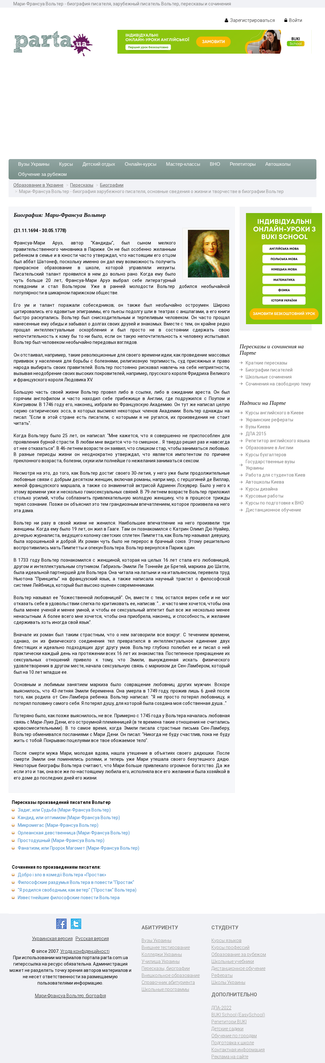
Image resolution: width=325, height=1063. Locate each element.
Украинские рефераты (269, 419)
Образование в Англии (269, 447)
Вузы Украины (34, 164)
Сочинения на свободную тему (278, 383)
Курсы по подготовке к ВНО (275, 502)
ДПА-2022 (221, 1007)
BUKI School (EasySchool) (238, 1014)
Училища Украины (161, 961)
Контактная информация (238, 1049)
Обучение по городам (234, 1035)
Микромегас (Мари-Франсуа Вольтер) (58, 825)
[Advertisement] (162, 105)
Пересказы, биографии (166, 968)
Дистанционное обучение (273, 509)
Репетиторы (243, 164)
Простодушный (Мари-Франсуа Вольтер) (61, 840)
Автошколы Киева (265, 482)
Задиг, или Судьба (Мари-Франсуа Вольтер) (64, 809)
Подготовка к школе (232, 1042)
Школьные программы (165, 989)
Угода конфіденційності (84, 951)
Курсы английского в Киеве (275, 412)
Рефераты (222, 975)
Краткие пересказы (266, 362)
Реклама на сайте (229, 1056)
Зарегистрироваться (252, 20)
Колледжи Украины (162, 954)
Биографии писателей (269, 369)
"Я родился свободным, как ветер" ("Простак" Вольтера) (77, 890)
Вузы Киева (258, 426)
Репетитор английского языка (278, 440)
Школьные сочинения (269, 376)
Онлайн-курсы (140, 164)
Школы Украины (228, 982)
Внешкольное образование (171, 975)
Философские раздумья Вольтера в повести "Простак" (76, 882)
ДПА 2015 (256, 433)
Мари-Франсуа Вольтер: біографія (70, 995)
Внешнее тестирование (166, 947)
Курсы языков (226, 940)
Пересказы (81, 185)
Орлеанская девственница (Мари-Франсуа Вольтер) (74, 832)
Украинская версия (52, 938)
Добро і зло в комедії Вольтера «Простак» (62, 874)
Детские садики (227, 1028)
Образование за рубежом (238, 954)
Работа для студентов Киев (275, 475)
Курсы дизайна (262, 488)
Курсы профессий (230, 947)
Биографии (111, 185)
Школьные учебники (232, 961)
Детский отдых (99, 164)
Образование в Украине (38, 185)
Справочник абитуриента (168, 982)
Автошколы (278, 164)
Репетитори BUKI (229, 1021)
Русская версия (92, 938)
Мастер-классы (183, 164)
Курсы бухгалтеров (266, 454)
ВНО (215, 164)
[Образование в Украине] (53, 43)
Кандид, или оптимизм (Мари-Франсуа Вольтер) (69, 817)
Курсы (66, 164)
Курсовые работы (264, 495)
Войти (295, 20)
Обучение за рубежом (42, 174)
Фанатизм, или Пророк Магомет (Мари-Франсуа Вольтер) (78, 848)
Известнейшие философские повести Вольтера (69, 897)
